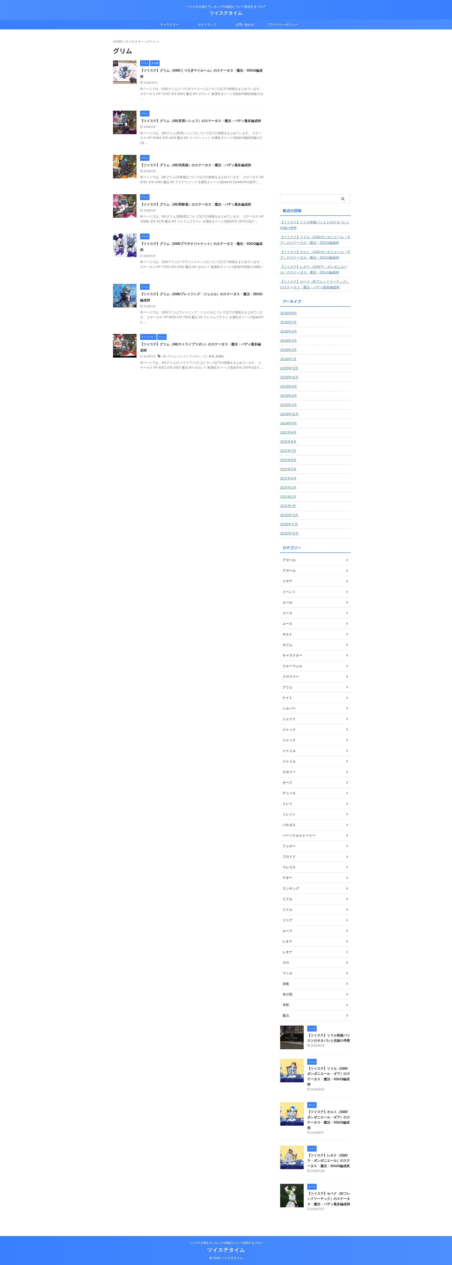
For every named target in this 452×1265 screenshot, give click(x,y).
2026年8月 (288, 313)
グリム (172, 356)
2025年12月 (289, 368)
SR (164, 356)
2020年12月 (289, 515)
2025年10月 (289, 377)
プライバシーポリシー (282, 24)
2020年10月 (289, 533)
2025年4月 (288, 396)
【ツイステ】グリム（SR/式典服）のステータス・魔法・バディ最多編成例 (195, 165)
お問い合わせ (245, 24)
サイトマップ (207, 24)
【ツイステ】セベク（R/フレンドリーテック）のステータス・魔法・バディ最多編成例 (314, 284)
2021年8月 (288, 441)
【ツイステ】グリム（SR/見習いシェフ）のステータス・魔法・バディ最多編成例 (200, 121)
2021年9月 (288, 432)
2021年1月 (288, 506)
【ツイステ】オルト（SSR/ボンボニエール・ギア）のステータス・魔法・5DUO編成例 (315, 254)
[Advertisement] (315, 115)
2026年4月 (288, 331)
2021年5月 (288, 469)
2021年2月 (288, 497)
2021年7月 (288, 451)
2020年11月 (289, 524)
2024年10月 (289, 414)
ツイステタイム (226, 13)
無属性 (220, 356)
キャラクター (169, 24)
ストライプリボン (189, 356)
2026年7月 (288, 322)
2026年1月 (288, 359)
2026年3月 (288, 340)
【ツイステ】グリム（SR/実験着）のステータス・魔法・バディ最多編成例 (195, 204)
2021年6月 (288, 460)
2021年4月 (288, 478)
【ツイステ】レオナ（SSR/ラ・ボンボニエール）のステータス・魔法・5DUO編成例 (313, 269)
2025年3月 (288, 405)
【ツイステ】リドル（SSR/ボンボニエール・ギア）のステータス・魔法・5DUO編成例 (315, 240)
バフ (204, 356)
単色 (211, 356)
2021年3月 (288, 487)
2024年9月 (288, 423)
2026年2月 (288, 350)
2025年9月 (288, 386)
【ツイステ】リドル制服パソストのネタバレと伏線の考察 (314, 225)
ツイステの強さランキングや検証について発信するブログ (226, 1243)
